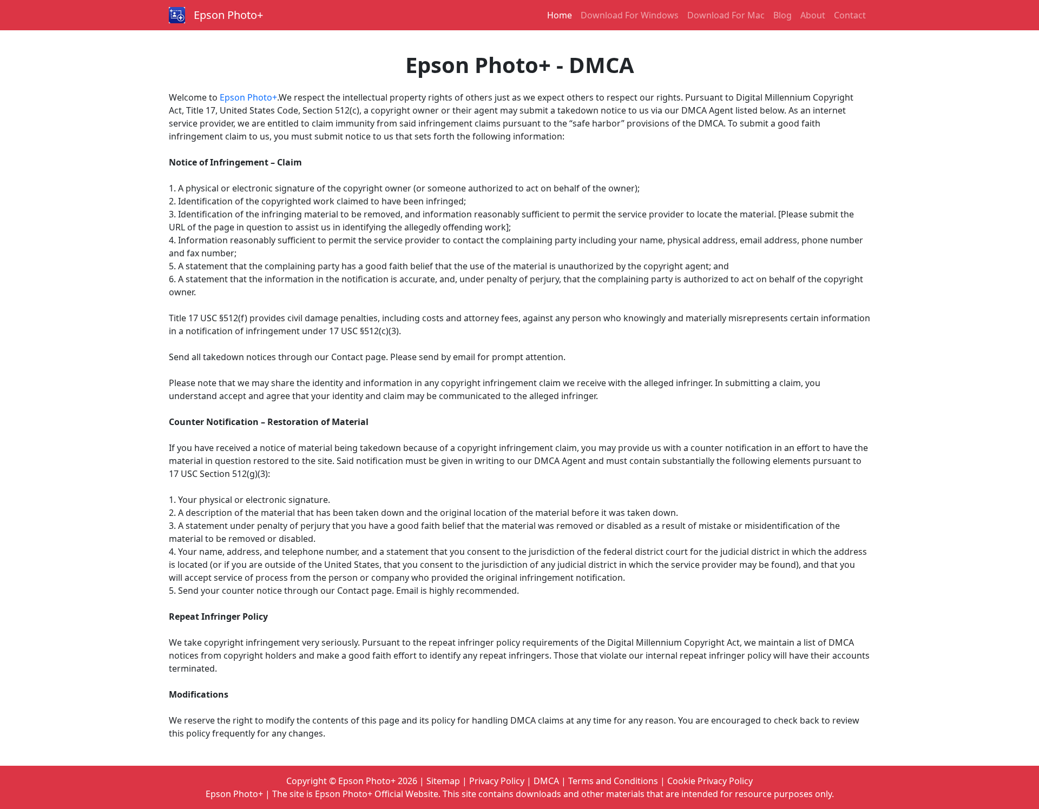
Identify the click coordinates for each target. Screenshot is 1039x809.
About (812, 15)
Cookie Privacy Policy (710, 781)
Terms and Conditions (613, 781)
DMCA (546, 781)
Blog (782, 15)
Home (559, 15)
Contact (850, 15)
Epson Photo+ (228, 15)
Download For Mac (726, 15)
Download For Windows (630, 15)
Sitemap (443, 781)
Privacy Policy (496, 781)
